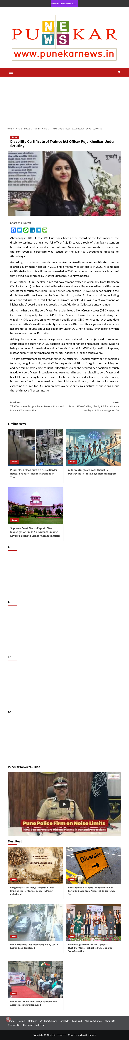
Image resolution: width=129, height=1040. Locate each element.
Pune (14, 879)
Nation (14, 137)
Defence (32, 1020)
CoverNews (74, 1034)
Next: (94, 406)
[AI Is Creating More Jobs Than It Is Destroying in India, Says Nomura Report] (93, 447)
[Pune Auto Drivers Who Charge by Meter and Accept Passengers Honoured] (35, 979)
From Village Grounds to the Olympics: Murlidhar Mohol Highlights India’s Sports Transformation (90, 948)
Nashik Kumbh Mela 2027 (63, 3)
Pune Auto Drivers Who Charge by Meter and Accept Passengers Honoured (33, 1003)
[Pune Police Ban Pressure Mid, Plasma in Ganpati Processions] (64, 804)
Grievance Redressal (34, 1024)
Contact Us (14, 1024)
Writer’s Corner (48, 1020)
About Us (110, 1020)
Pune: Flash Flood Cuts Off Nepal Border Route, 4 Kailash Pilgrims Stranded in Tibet (33, 474)
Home (11, 1020)
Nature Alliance (93, 1020)
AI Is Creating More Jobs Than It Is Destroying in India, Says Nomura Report (92, 472)
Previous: (37, 406)
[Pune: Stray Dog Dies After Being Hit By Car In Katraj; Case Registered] (35, 922)
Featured (77, 1020)
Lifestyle (64, 1020)
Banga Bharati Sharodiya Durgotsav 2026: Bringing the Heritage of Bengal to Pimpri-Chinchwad (32, 891)
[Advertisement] (64, 100)
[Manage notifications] (8, 1019)
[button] (11, 72)
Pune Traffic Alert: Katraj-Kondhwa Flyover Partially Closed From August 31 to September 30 (92, 891)
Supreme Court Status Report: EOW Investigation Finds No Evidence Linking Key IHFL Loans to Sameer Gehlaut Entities (35, 532)
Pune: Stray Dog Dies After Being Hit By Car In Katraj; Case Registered (34, 946)
